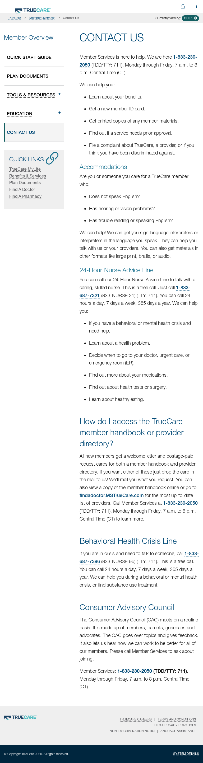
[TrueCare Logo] (33, 10)
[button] (190, 18)
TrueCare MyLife (25, 168)
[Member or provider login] (196, 6)
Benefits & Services (27, 175)
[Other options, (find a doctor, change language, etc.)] (183, 6)
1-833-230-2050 (180, 503)
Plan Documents (25, 182)
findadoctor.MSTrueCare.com (112, 495)
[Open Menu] (6, 6)
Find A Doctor (22, 189)
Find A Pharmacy (25, 196)
